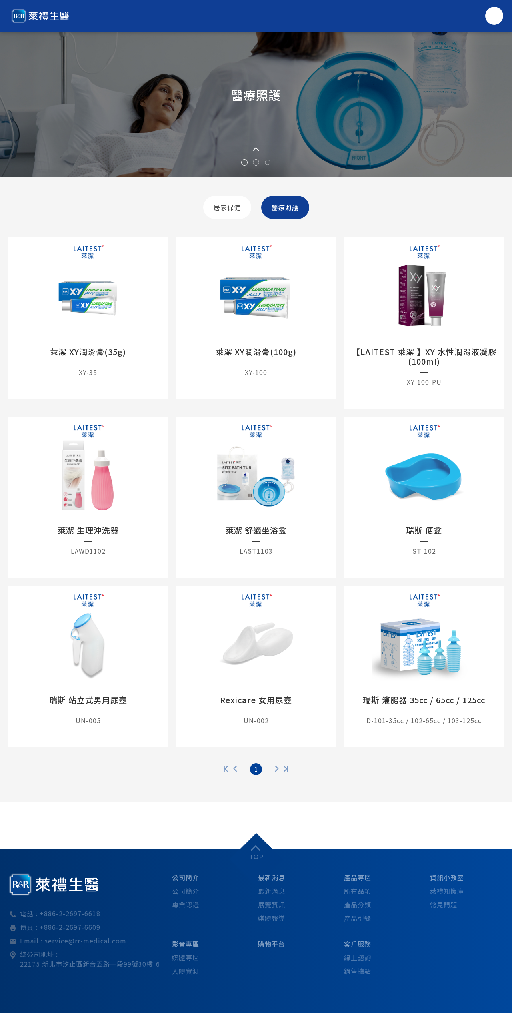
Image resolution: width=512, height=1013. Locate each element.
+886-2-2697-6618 (70, 913)
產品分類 (357, 904)
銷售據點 (357, 971)
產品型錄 (357, 918)
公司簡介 (185, 877)
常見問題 (443, 904)
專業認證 (185, 904)
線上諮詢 (357, 957)
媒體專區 (185, 957)
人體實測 (185, 971)
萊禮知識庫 (447, 891)
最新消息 (271, 877)
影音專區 (185, 944)
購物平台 (271, 944)
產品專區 (357, 877)
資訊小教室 (447, 877)
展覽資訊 (271, 904)
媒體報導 (271, 918)
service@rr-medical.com (85, 940)
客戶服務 (357, 944)
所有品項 (357, 891)
